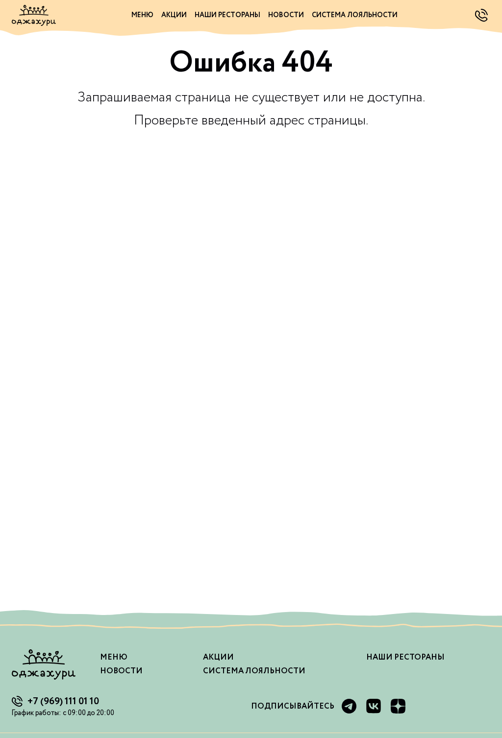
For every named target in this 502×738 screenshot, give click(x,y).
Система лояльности (355, 15)
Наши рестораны (227, 15)
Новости (286, 15)
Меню (142, 15)
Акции (174, 15)
